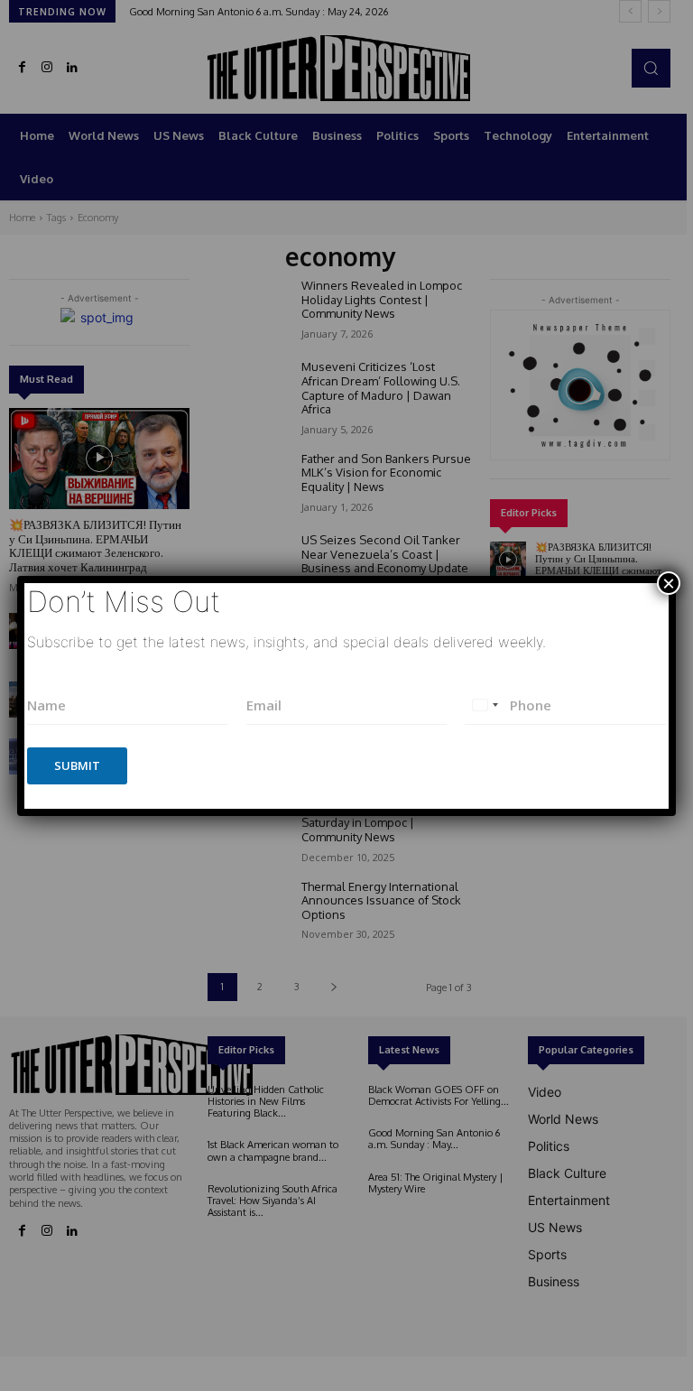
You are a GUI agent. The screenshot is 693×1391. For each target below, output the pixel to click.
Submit (77, 765)
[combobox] (484, 705)
